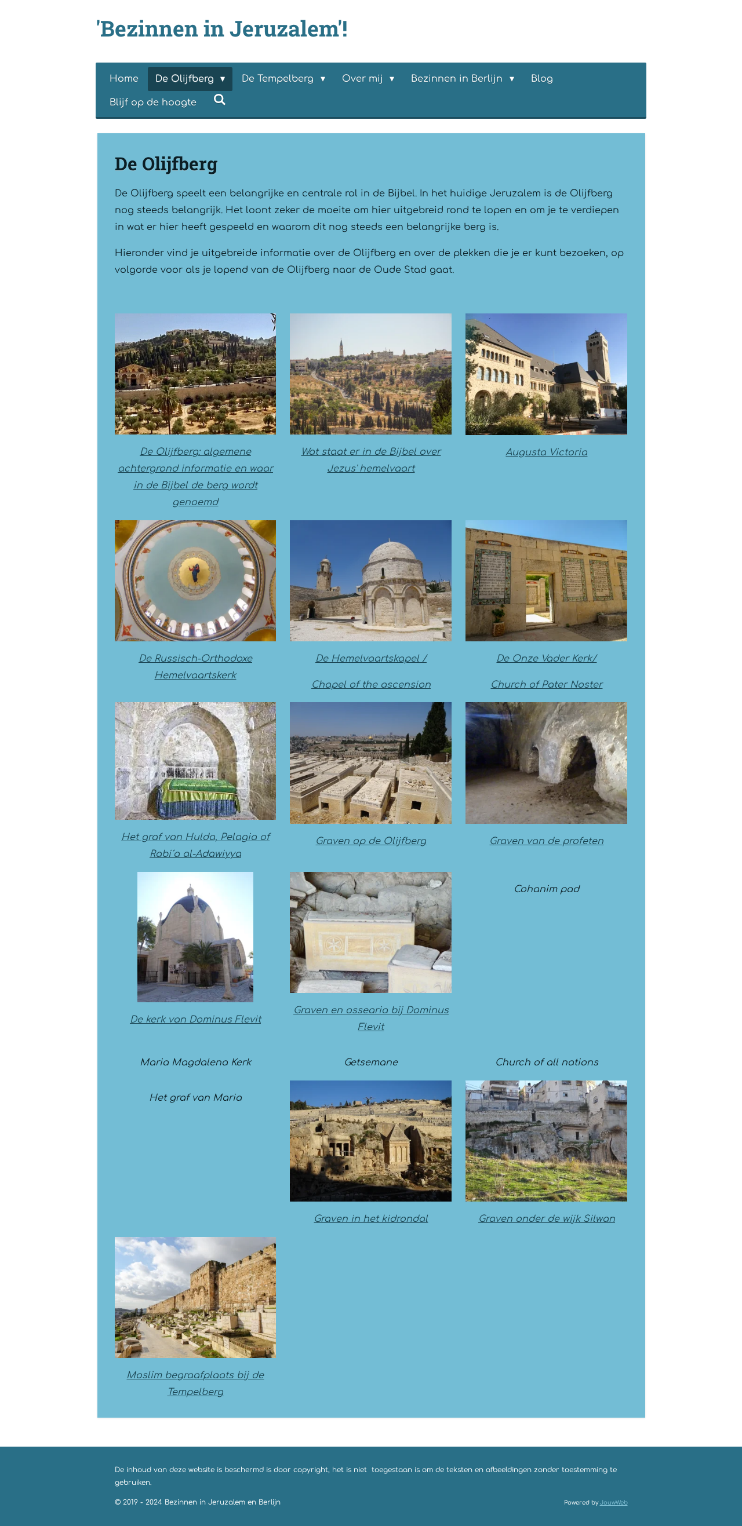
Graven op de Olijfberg (370, 841)
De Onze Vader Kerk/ (546, 659)
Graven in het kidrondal (371, 1219)
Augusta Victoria (546, 452)
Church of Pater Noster (546, 685)
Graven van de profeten (546, 841)
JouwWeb (614, 1502)
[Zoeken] (220, 99)
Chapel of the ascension (371, 685)
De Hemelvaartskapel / (371, 659)
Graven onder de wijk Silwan (546, 1219)
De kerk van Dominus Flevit (195, 1019)
